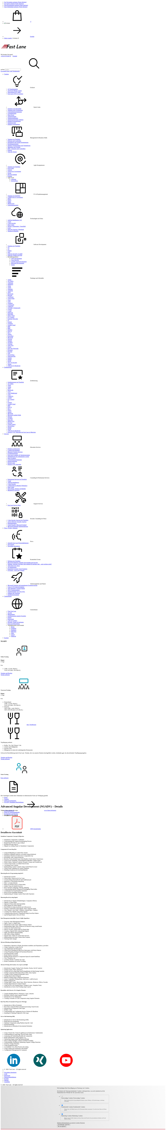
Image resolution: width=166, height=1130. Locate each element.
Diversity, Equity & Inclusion (16, 622)
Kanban (10, 176)
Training (6, 74)
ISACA (10, 331)
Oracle (9, 347)
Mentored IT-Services (13, 490)
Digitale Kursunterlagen (14, 121)
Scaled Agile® (12, 424)
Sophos (10, 358)
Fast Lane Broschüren (14, 624)
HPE (9, 326)
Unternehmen (8, 596)
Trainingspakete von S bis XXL (16, 591)
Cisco (9, 300)
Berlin (12, 627)
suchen (2, 69)
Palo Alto (10, 420)
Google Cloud (11, 325)
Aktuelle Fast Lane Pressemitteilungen (18, 543)
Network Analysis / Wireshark (16, 229)
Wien (12, 633)
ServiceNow (14, 181)
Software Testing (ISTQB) (15, 255)
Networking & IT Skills (14, 92)
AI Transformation (13, 89)
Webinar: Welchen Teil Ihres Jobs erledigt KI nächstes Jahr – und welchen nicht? (30, 564)
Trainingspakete (12, 116)
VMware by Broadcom (14, 365)
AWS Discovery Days (14, 565)
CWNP (10, 309)
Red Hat (10, 351)
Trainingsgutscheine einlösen (15, 119)
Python (9, 250)
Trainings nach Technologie (15, 110)
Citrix (9, 301)
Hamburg (13, 630)
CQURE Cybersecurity (14, 308)
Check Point (11, 298)
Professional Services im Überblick (17, 479)
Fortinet (10, 322)
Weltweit (13, 636)
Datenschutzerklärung (10, 1077)
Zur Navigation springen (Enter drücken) (15, 2)
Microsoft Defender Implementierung (18, 526)
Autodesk (10, 290)
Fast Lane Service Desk (14, 505)
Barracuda (10, 294)
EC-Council (11, 317)
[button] (16, 38)
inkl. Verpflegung (31, 724)
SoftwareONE (11, 356)
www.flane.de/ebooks (50, 810)
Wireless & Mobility (13, 231)
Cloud (9, 221)
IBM (9, 328)
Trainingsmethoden (13, 118)
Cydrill (9, 311)
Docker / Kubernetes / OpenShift (17, 226)
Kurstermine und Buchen (11, 814)
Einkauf (10, 150)
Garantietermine (12, 113)
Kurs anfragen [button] (4, 778)
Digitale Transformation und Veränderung (19, 145)
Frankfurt (13, 628)
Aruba (9, 287)
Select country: (8, 38)
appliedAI (10, 284)
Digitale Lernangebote (14, 124)
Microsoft (10, 337)
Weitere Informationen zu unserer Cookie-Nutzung (71, 1123)
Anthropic (10, 283)
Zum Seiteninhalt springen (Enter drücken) (15, 7)
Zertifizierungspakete (13, 594)
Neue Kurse (11, 115)
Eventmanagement (13, 453)
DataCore (10, 312)
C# (8, 249)
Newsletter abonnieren (14, 546)
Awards (10, 613)
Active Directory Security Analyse (17, 522)
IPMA (9, 199)
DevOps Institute (12, 174)
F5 (8, 320)
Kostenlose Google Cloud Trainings (17, 569)
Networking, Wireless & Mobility (17, 488)
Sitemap (6, 1080)
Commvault (11, 304)
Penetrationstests (12, 523)
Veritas (9, 364)
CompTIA (10, 306)
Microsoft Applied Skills (14, 415)
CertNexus (10, 297)
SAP (9, 353)
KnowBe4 (10, 336)
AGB (5, 1074)
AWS (9, 292)
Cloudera (10, 303)
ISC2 (9, 333)
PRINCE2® (11, 203)
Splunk (9, 359)
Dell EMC (10, 314)
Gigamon (10, 323)
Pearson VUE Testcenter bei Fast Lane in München (22, 432)
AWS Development (16, 258)
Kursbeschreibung (9, 810)
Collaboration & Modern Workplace (17, 485)
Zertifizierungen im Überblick (16, 382)
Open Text (10, 345)
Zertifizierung (8, 367)
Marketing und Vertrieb (14, 147)
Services (6, 434)
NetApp (10, 339)
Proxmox (10, 350)
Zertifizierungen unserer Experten (17, 616)
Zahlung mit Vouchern (14, 593)
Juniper (10, 334)
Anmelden (7, 1082)
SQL (9, 252)
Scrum (9, 173)
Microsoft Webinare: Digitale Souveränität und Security (23, 562)
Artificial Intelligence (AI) (15, 220)
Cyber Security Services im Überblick (18, 520)
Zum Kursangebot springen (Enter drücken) (16, 5)
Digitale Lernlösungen (14, 449)
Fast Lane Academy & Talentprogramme (19, 455)
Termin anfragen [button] (5, 675)
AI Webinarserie (12, 567)
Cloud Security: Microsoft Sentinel (17, 525)
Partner (9, 617)
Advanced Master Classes (15, 90)
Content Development (14, 450)
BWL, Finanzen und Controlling (16, 148)
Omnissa (10, 344)
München (13, 631)
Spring (13, 265)
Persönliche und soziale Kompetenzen (18, 142)
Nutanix (10, 340)
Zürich (13, 634)
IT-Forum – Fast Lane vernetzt (16, 570)
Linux (9, 228)
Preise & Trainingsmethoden (12, 812)
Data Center (11, 225)
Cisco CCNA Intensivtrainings (16, 587)
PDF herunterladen (35, 829)
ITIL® (9, 200)
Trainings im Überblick (14, 139)
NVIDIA (10, 342)
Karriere (6, 638)
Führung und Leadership (14, 141)
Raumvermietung (12, 461)
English (32, 36)
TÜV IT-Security (12, 362)
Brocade (10, 295)
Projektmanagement (13, 144)
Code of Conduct (12, 620)
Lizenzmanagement (13, 205)
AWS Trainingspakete (14, 590)
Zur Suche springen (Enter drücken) (14, 3)
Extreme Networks (13, 319)
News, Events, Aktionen (10, 528)
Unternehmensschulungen (15, 112)
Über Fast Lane (12, 611)
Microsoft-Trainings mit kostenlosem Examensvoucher (22, 585)
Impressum (7, 1075)
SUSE (9, 361)
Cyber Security (12, 223)
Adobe (9, 279)
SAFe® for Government (14, 171)
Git (8, 247)
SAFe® (10, 170)
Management (11, 614)
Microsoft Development (17, 263)
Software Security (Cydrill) (15, 254)
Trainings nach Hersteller (14, 108)
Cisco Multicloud (12, 393)
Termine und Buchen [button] (6, 673)
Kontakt (15, 56)
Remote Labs (11, 463)
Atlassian (13, 179)
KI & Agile (11, 168)
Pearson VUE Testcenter (14, 464)
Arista (9, 286)
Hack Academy (12, 458)
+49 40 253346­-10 (6, 56)
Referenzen (11, 619)
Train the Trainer (12, 152)
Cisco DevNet (15, 260)
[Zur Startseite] (14, 53)
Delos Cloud (11, 315)
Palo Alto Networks (13, 348)
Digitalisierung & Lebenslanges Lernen (18, 456)
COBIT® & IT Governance (15, 197)
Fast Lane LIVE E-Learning (15, 94)
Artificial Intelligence (13, 482)
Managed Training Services (15, 452)
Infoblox (10, 330)
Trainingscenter (12, 123)
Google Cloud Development (19, 261)
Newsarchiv (11, 544)
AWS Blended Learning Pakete (16, 588)
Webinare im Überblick (14, 561)
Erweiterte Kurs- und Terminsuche (10, 71)
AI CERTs (10, 281)
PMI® (9, 202)
